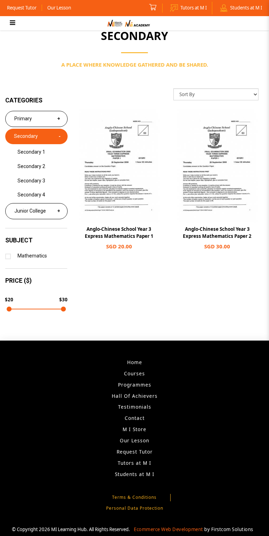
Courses (134, 373)
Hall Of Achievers (135, 396)
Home (134, 362)
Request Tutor (21, 8)
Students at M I (246, 8)
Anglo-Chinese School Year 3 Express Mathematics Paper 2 (217, 232)
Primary (23, 118)
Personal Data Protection (134, 508)
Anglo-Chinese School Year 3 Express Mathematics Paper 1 (119, 232)
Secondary (26, 136)
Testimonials (134, 406)
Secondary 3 (31, 180)
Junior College (30, 211)
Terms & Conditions (134, 497)
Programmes (134, 384)
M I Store (134, 429)
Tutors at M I (193, 8)
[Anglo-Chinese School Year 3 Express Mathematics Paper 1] (119, 166)
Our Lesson (59, 8)
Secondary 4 (31, 194)
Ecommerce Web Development (168, 529)
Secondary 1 (31, 152)
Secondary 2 (31, 166)
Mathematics (32, 256)
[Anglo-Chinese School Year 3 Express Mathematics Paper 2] (217, 166)
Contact (135, 418)
